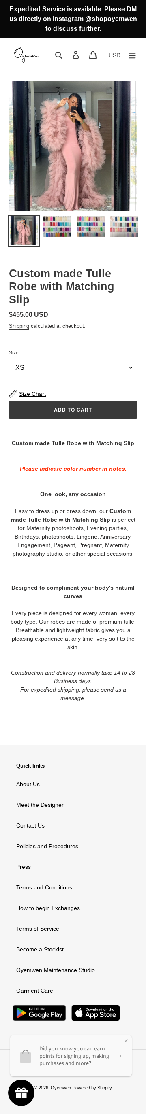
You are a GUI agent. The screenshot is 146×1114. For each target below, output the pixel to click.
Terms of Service (37, 928)
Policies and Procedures (47, 846)
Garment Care (34, 990)
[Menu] (132, 55)
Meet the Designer (40, 805)
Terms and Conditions (44, 887)
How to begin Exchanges (48, 908)
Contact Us (30, 825)
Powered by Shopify (92, 1087)
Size (14, 353)
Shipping (19, 326)
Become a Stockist (40, 949)
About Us (28, 784)
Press (23, 867)
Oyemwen (61, 1087)
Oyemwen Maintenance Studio (55, 970)
